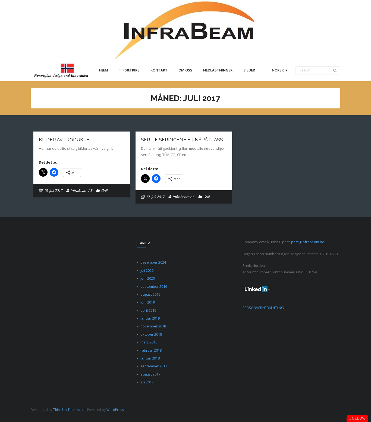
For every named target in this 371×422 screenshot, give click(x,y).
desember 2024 (153, 262)
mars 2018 (148, 342)
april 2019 (148, 310)
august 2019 (150, 294)
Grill (104, 190)
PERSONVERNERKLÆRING (263, 307)
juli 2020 (146, 270)
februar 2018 (151, 350)
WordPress (115, 409)
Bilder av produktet (66, 139)
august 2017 (150, 374)
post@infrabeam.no (307, 241)
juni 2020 (147, 278)
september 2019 (153, 286)
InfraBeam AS (81, 190)
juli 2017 (146, 382)
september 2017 (153, 366)
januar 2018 (150, 358)
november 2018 (153, 326)
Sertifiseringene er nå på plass (182, 139)
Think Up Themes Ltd (69, 409)
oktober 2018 (151, 334)
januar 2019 (150, 318)
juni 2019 (147, 302)
